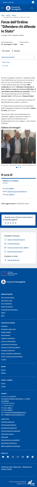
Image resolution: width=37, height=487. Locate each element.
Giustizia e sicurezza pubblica (10, 347)
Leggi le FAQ (5, 419)
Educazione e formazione (9, 344)
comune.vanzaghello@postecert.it (15, 412)
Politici (3, 312)
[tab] (16, 167)
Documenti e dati (6, 300)
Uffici (2, 316)
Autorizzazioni (5, 335)
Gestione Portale (6, 469)
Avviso (3, 370)
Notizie (3, 373)
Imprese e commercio (8, 350)
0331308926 (9, 188)
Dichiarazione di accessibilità (10, 440)
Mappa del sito (27, 467)
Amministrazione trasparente (10, 431)
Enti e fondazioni (6, 303)
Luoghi (3, 386)
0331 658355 (9, 194)
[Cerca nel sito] (32, 8)
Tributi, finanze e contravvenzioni (12, 356)
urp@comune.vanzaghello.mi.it (17, 191)
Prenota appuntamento (8, 425)
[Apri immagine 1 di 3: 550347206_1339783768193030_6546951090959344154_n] (18, 147)
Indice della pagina (8, 57)
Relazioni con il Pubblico (11, 181)
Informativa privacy (7, 434)
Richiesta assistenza (7, 422)
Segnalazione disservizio (9, 428)
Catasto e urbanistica (8, 338)
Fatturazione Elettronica (9, 443)
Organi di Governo (7, 306)
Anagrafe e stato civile (8, 329)
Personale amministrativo (9, 309)
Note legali (4, 437)
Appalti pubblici (6, 332)
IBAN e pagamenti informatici (10, 446)
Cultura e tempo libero (8, 341)
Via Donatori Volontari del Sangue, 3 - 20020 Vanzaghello (15, 400)
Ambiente (4, 326)
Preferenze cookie (7, 467)
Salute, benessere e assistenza (11, 353)
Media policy (17, 467)
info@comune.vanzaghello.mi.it (15, 414)
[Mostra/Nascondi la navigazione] (2, 8)
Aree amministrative (7, 297)
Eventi (3, 383)
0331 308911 (8, 408)
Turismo (3, 359)
